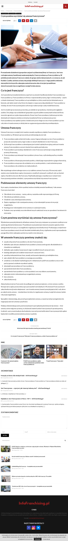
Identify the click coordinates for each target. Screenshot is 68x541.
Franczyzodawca (12, 13)
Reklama (30, 2)
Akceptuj (37, 539)
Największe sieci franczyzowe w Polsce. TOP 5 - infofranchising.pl (22, 399)
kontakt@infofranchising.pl (36, 518)
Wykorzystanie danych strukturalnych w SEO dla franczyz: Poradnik (31, 476)
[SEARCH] (65, 440)
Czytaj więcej (46, 539)
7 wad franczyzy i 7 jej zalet (54, 361)
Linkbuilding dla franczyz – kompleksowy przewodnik (27, 466)
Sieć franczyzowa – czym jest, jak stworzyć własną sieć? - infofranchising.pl (25, 388)
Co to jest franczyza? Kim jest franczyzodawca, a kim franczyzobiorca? (34, 336)
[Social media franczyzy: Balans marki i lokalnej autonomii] (5, 459)
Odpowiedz (64, 375)
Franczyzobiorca (4, 13)
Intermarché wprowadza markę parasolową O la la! (34, 328)
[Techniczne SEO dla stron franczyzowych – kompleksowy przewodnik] (5, 489)
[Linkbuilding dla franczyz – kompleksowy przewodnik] (5, 469)
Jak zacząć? (18, 13)
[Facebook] (29, 528)
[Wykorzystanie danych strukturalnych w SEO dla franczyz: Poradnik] (5, 479)
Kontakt (35, 2)
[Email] (38, 528)
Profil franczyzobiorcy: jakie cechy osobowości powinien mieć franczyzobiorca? (34, 362)
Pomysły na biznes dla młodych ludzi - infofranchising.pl (19, 376)
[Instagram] (34, 528)
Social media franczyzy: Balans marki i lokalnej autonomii (28, 456)
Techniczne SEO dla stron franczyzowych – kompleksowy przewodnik (32, 486)
